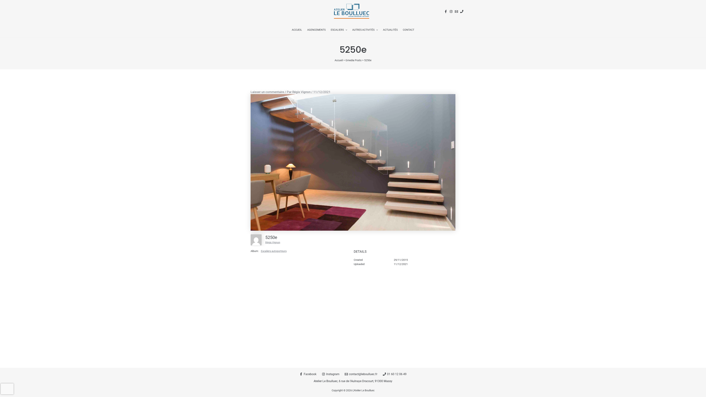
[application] (345, 29)
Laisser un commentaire (267, 92)
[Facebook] (445, 11)
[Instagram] (451, 11)
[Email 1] (456, 11)
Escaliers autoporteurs (274, 251)
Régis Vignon (272, 242)
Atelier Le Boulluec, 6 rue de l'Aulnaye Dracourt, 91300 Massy (353, 381)
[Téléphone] (461, 11)
